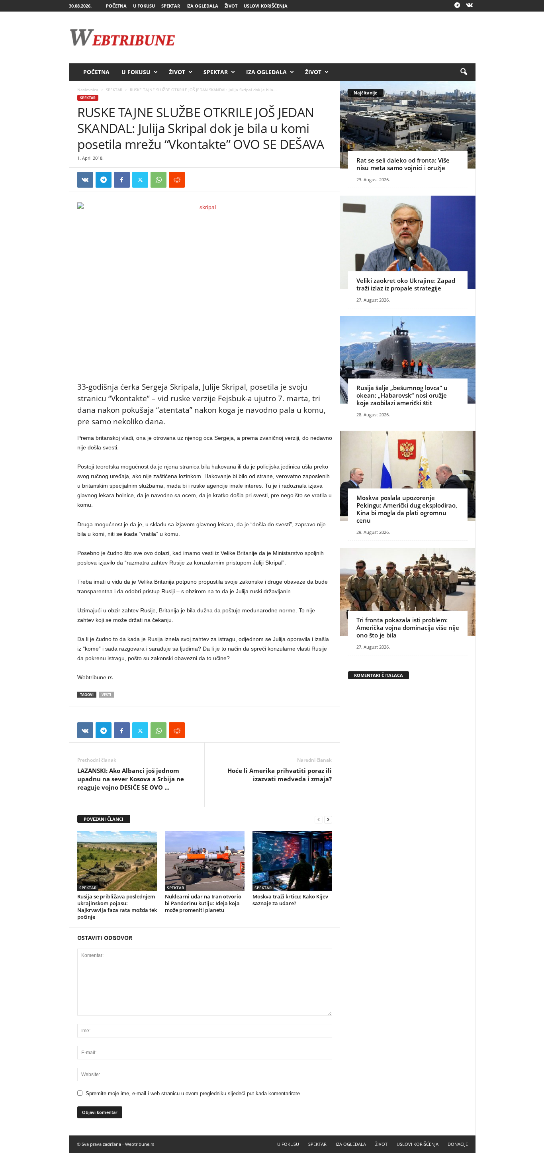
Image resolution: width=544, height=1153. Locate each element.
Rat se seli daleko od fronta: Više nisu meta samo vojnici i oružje (403, 164)
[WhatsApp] (158, 180)
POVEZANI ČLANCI (103, 819)
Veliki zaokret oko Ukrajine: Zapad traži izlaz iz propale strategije (405, 284)
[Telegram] (457, 6)
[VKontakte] (469, 6)
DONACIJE (458, 1144)
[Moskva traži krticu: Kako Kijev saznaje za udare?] (292, 861)
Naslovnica (87, 89)
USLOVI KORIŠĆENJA (266, 6)
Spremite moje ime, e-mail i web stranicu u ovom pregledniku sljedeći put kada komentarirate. (193, 1093)
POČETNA (116, 6)
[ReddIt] (177, 180)
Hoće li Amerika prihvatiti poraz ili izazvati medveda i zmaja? (279, 775)
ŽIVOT (231, 6)
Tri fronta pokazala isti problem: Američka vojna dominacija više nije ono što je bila (407, 627)
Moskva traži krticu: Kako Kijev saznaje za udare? (290, 900)
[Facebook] (122, 180)
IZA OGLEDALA (202, 6)
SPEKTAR (170, 6)
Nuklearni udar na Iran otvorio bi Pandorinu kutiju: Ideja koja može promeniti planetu (203, 903)
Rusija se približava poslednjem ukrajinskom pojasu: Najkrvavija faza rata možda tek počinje (117, 906)
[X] (140, 180)
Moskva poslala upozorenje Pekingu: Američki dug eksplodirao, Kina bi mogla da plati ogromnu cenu (406, 509)
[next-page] (328, 819)
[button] (463, 72)
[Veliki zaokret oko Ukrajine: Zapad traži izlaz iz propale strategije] (408, 242)
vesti (106, 694)
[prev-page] (319, 819)
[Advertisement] (331, 37)
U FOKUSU (144, 6)
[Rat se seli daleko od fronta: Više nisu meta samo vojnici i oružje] (408, 125)
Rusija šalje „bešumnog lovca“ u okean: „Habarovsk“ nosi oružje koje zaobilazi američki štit (402, 395)
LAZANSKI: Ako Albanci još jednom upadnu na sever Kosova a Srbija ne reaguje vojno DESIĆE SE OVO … (130, 779)
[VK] (85, 180)
